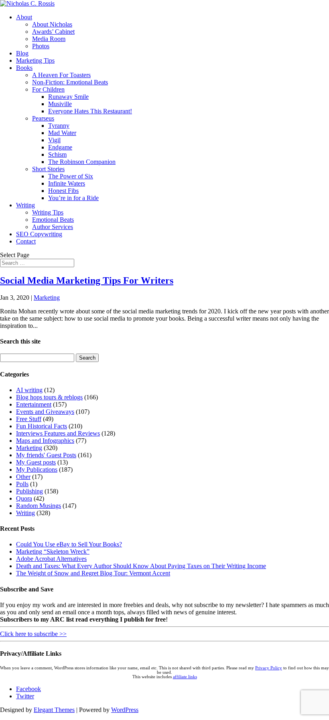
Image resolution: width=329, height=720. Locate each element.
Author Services (52, 226)
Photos (40, 46)
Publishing (29, 491)
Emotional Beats (53, 219)
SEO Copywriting (39, 234)
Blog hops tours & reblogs (49, 397)
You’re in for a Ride (73, 197)
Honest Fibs (63, 190)
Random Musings (38, 505)
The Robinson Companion (82, 161)
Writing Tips (47, 212)
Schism (57, 154)
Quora (24, 498)
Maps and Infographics (45, 440)
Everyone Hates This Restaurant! (90, 111)
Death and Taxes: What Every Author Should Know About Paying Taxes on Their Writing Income (141, 565)
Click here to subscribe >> (33, 633)
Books (24, 67)
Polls (22, 484)
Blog (22, 53)
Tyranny (58, 125)
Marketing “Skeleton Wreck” (52, 551)
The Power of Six (70, 176)
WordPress (124, 709)
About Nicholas (52, 24)
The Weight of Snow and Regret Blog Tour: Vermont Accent (93, 573)
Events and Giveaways (45, 411)
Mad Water (62, 132)
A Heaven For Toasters (61, 75)
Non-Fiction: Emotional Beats (70, 82)
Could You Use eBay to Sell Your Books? (69, 544)
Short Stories (48, 169)
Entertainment (33, 404)
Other (23, 476)
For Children (48, 89)
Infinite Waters (66, 183)
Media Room (48, 38)
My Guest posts (36, 462)
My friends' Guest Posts (46, 455)
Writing (25, 205)
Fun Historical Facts (41, 426)
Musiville (60, 103)
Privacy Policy (268, 668)
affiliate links (185, 677)
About (24, 17)
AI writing (29, 390)
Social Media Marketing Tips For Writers (86, 280)
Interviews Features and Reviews (58, 433)
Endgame (60, 147)
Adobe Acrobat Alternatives (51, 558)
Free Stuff (28, 418)
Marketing (47, 297)
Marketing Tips (35, 60)
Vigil (54, 140)
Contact (26, 241)
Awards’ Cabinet (53, 31)
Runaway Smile (68, 96)
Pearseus (43, 118)
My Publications (36, 469)
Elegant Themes (54, 709)
